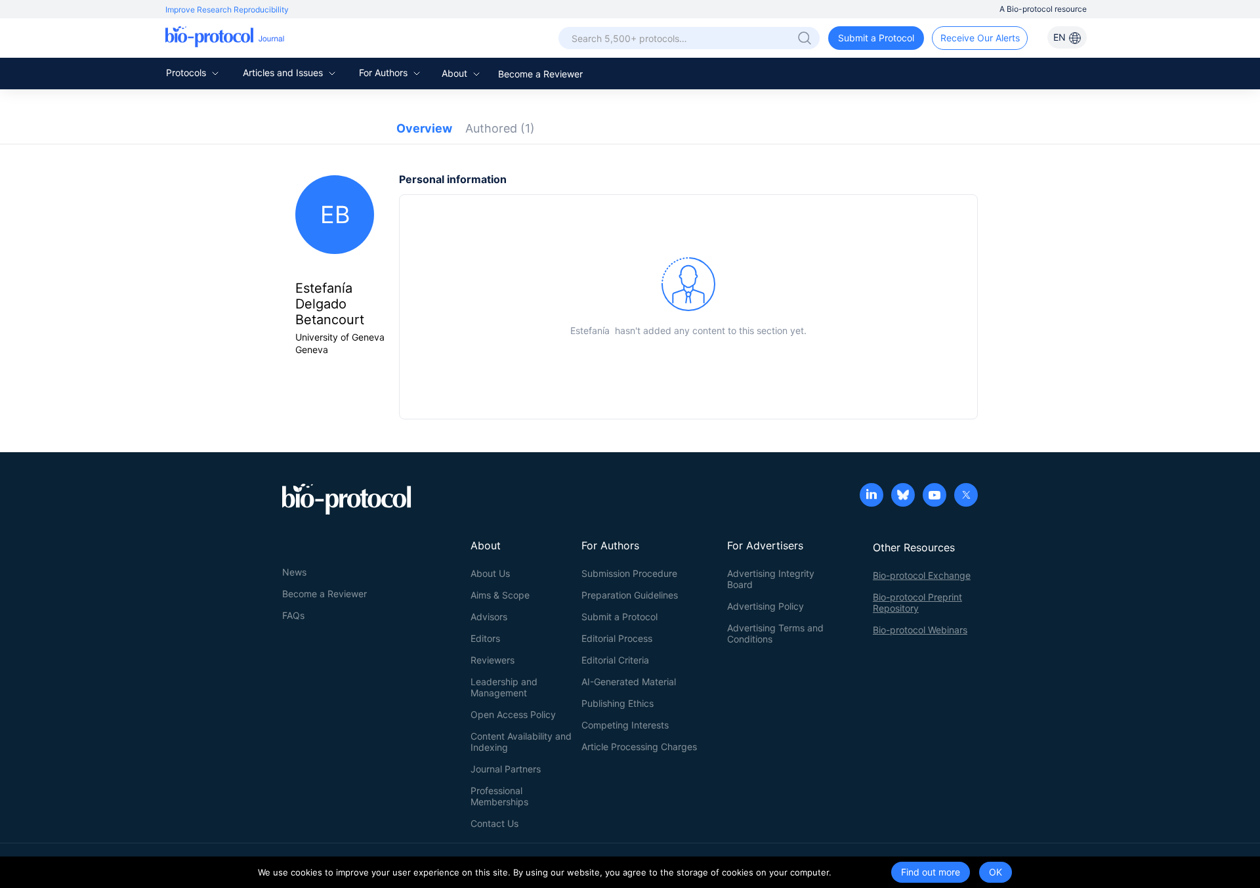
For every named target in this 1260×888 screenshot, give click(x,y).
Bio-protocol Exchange (922, 575)
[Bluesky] (903, 496)
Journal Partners (506, 768)
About (456, 73)
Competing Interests (625, 724)
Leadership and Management (504, 687)
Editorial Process (616, 638)
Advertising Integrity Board (770, 579)
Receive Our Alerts (980, 37)
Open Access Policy (513, 714)
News (294, 572)
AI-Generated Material (628, 681)
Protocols (187, 72)
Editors (485, 638)
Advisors (489, 616)
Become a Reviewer (540, 73)
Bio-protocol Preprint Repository (917, 602)
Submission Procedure (629, 573)
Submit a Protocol (876, 37)
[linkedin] (871, 496)
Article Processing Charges (639, 746)
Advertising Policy (765, 606)
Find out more (930, 871)
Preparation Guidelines (629, 595)
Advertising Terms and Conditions (775, 633)
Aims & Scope (500, 595)
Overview (424, 128)
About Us (490, 573)
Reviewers (492, 660)
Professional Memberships (499, 796)
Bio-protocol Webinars (920, 629)
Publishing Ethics (617, 703)
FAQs (293, 615)
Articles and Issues (284, 72)
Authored (500, 128)
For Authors (384, 72)
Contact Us (494, 823)
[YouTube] (934, 496)
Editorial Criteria (615, 660)
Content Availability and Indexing (521, 741)
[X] (966, 496)
